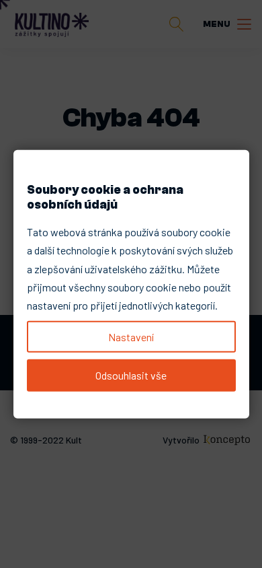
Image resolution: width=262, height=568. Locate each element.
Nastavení (131, 336)
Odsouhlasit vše (131, 375)
